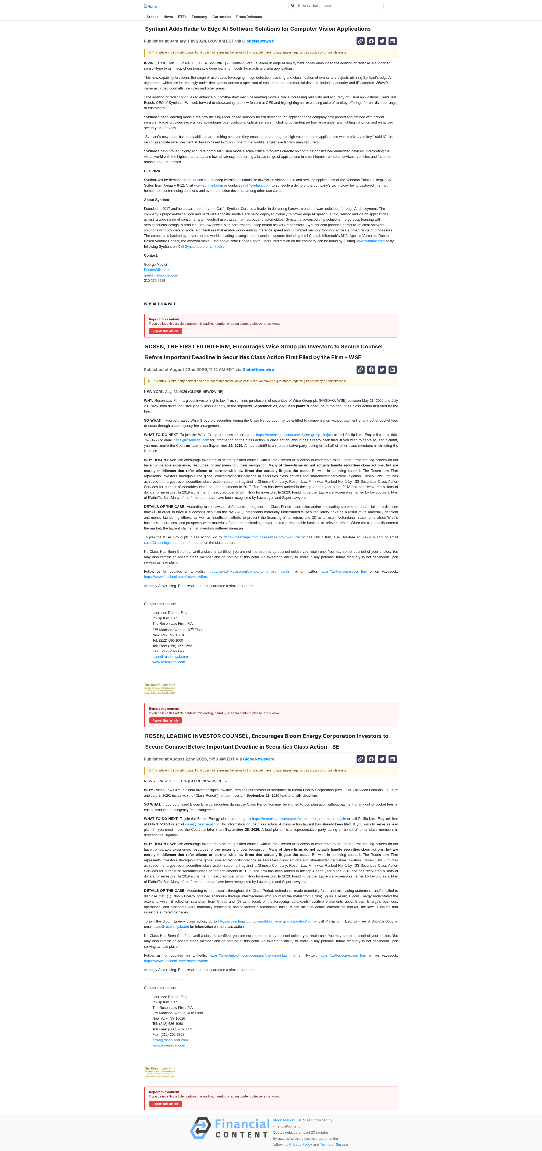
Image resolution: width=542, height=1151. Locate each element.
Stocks (152, 17)
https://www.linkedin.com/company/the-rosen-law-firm (249, 571)
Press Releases (249, 17)
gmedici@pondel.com (161, 275)
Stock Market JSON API (292, 1120)
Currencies (221, 17)
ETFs (182, 17)
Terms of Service (334, 1144)
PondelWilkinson (157, 270)
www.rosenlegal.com (168, 662)
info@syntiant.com (256, 185)
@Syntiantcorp (193, 247)
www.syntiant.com (208, 185)
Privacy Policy (300, 1144)
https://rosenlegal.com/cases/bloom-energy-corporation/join (299, 819)
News (168, 17)
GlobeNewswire (258, 41)
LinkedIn (216, 247)
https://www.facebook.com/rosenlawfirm (175, 577)
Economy (199, 17)
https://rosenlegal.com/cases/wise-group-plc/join (294, 435)
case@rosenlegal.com (191, 440)
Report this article (165, 331)
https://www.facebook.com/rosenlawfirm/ (176, 961)
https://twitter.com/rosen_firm (344, 571)
